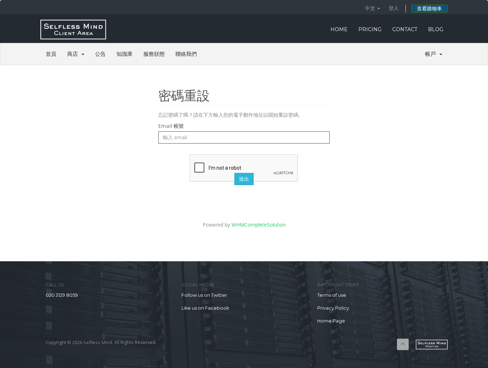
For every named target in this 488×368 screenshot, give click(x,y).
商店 (74, 53)
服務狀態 (154, 53)
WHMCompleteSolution (258, 224)
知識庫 (124, 53)
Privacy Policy (333, 308)
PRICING (370, 29)
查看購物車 (429, 8)
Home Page (331, 321)
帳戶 (432, 53)
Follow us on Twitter (204, 295)
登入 (394, 8)
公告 (100, 53)
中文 (371, 8)
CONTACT (404, 29)
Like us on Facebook (205, 308)
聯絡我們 (186, 53)
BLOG (435, 29)
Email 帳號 (171, 125)
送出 (244, 179)
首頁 (51, 53)
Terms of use (331, 295)
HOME (339, 29)
